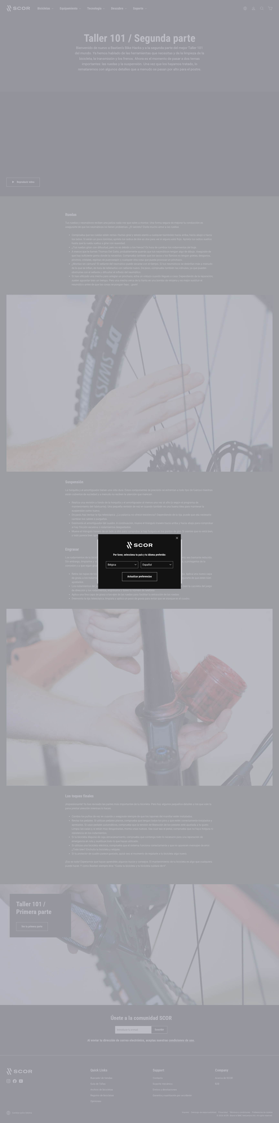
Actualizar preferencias (139, 576)
